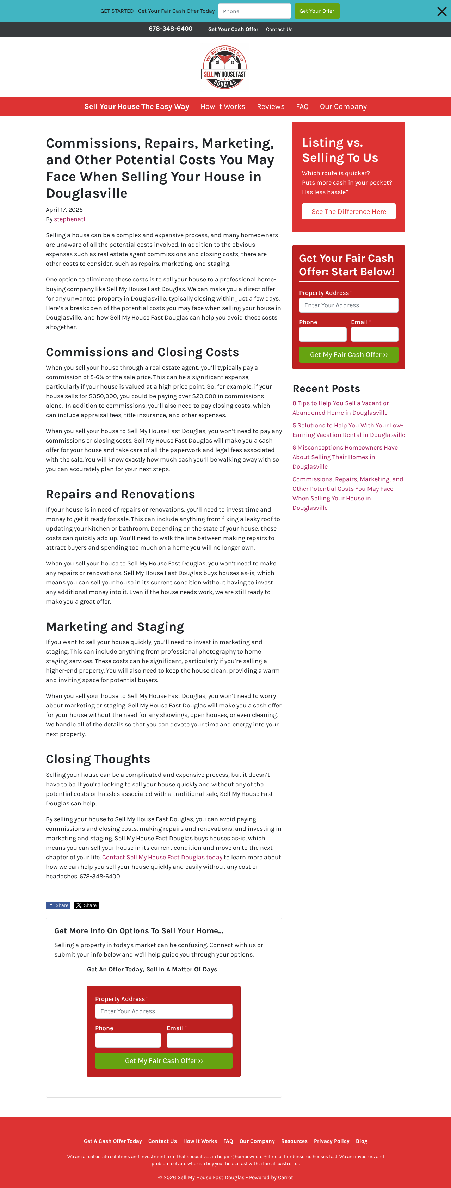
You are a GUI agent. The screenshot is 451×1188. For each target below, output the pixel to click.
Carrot (285, 1177)
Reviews (271, 106)
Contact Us (279, 29)
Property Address (121, 999)
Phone (104, 1028)
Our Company (343, 106)
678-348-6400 (170, 28)
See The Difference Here (348, 211)
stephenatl (69, 219)
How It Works (222, 106)
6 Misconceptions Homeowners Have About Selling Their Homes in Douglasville (345, 457)
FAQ (302, 106)
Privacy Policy (332, 1141)
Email (177, 1028)
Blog (361, 1141)
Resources (294, 1141)
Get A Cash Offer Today (113, 1141)
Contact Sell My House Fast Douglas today (162, 857)
